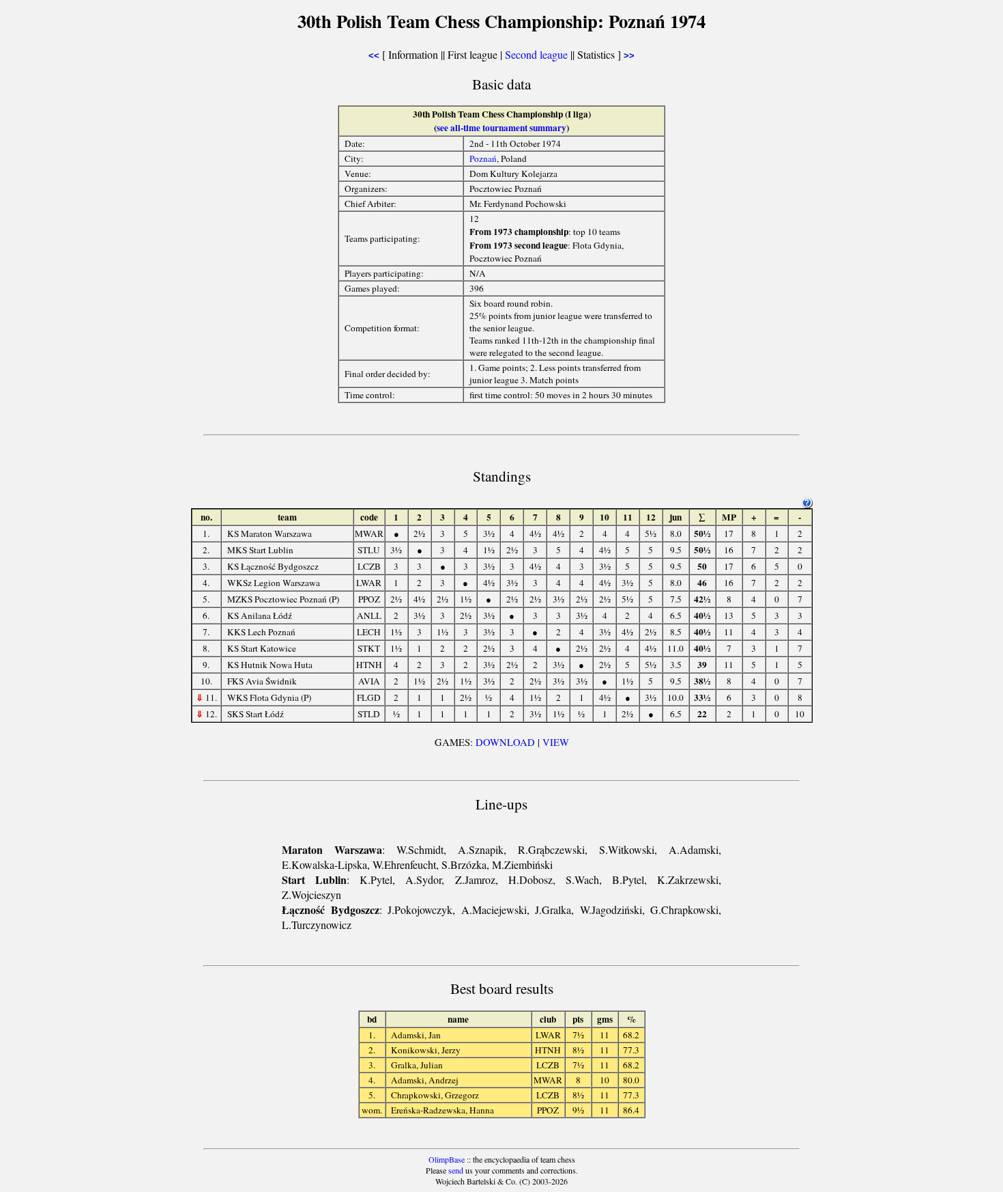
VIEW (555, 742)
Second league (536, 54)
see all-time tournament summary (501, 128)
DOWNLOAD (505, 742)
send (455, 1170)
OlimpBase (446, 1159)
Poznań (483, 158)
